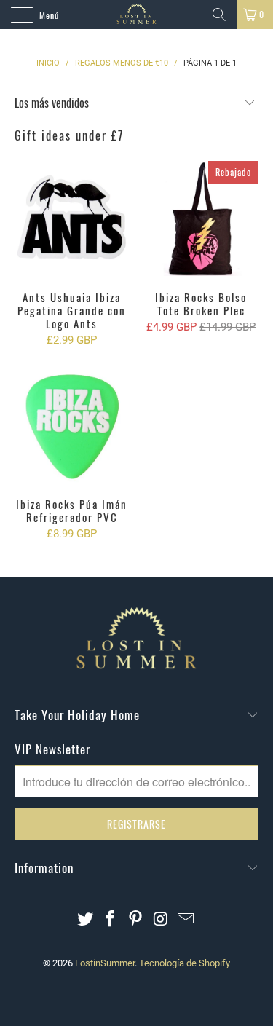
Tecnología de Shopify (184, 963)
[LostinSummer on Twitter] (85, 920)
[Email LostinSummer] (186, 920)
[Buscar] (219, 14)
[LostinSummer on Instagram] (161, 920)
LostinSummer (105, 963)
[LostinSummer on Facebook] (111, 920)
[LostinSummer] (136, 14)
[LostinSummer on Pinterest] (136, 920)
